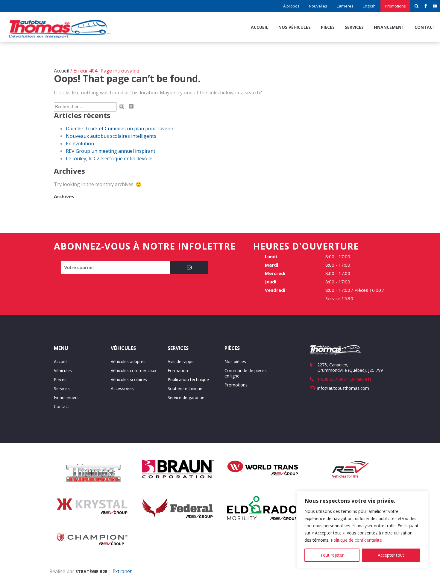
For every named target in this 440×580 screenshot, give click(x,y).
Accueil (259, 27)
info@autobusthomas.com (343, 388)
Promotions (395, 6)
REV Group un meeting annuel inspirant (110, 151)
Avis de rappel (181, 361)
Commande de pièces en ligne (245, 373)
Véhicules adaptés (128, 361)
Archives (64, 196)
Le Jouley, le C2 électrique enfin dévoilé (109, 158)
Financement (389, 27)
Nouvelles (318, 6)
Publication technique (188, 379)
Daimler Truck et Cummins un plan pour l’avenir (120, 128)
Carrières (344, 6)
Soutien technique (185, 388)
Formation (178, 370)
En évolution (80, 143)
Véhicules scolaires (129, 379)
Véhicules (63, 370)
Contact (425, 27)
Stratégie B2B (91, 571)
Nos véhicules (294, 27)
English (369, 6)
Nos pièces (235, 361)
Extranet (122, 571)
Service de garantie (186, 397)
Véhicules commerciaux (133, 370)
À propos (291, 6)
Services (354, 27)
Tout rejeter (332, 555)
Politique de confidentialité (356, 540)
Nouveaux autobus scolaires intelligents (111, 136)
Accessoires (122, 388)
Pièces (328, 27)
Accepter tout (391, 555)
